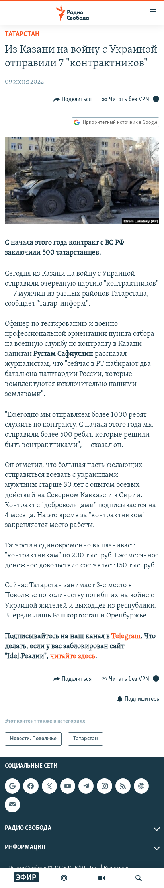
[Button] (72, 99)
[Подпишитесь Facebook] (30, 786)
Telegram (126, 636)
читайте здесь (72, 656)
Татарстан (22, 34)
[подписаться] (12, 804)
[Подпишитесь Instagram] (104, 786)
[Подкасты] (141, 786)
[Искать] (138, 878)
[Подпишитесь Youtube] (67, 786)
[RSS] (123, 786)
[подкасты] (64, 878)
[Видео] (101, 878)
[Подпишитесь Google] (12, 786)
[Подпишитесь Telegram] (86, 786)
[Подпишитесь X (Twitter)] (49, 786)
